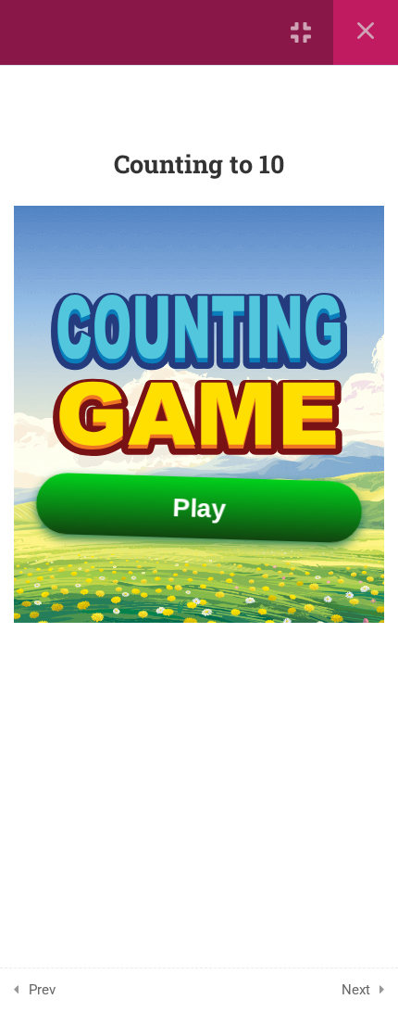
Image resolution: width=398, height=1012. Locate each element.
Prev (42, 989)
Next (356, 989)
